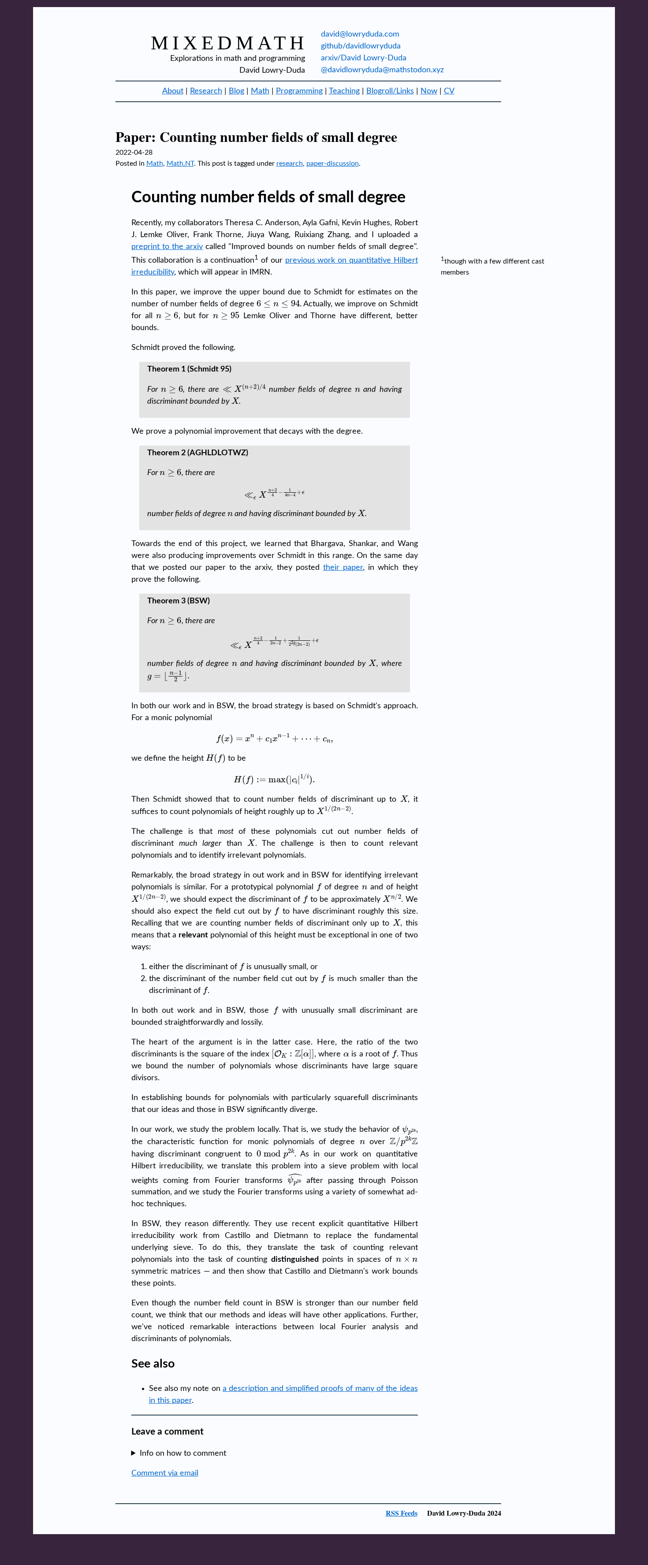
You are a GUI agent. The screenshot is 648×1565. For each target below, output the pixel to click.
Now (429, 91)
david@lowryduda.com (360, 34)
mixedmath (229, 43)
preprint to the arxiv (167, 247)
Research (206, 91)
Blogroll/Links (390, 91)
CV (449, 91)
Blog (236, 91)
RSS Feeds (401, 1513)
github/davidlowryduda (361, 46)
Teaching (344, 91)
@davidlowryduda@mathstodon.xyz (382, 70)
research (289, 163)
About (172, 91)
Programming (299, 91)
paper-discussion (332, 163)
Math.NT (180, 163)
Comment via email (164, 1473)
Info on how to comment (183, 1453)
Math (260, 91)
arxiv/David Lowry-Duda (363, 58)
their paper (343, 568)
